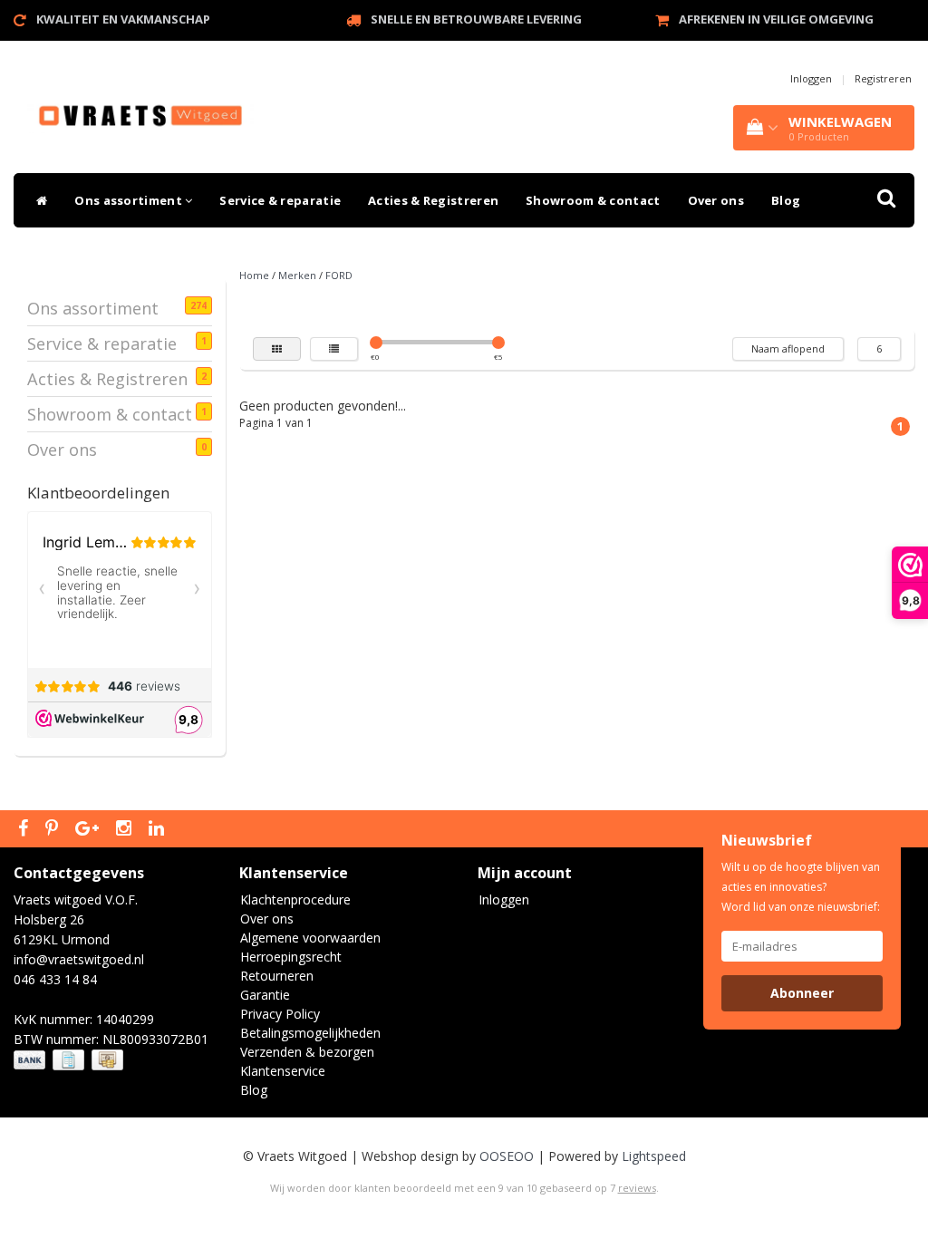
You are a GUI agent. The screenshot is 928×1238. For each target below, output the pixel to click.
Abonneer (802, 992)
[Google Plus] (89, 829)
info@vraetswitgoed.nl (79, 959)
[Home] (37, 200)
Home (254, 275)
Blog (785, 200)
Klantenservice (282, 1070)
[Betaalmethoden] (70, 1060)
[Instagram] (126, 829)
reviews (637, 1187)
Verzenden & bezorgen (307, 1051)
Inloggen (811, 78)
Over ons (716, 200)
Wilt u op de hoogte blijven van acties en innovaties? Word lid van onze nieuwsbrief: (800, 886)
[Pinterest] (54, 829)
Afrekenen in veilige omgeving (776, 19)
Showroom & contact (593, 200)
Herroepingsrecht (291, 956)
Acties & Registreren (433, 200)
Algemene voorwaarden (310, 937)
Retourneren (277, 975)
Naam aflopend (788, 348)
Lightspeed (654, 1156)
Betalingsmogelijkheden (310, 1032)
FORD (339, 275)
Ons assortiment (129, 200)
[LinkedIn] (159, 829)
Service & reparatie (280, 200)
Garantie (265, 994)
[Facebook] (25, 829)
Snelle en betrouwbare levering (476, 19)
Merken (297, 275)
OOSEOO (506, 1156)
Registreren (883, 78)
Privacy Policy (280, 1013)
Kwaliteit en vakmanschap (123, 19)
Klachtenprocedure (295, 899)
